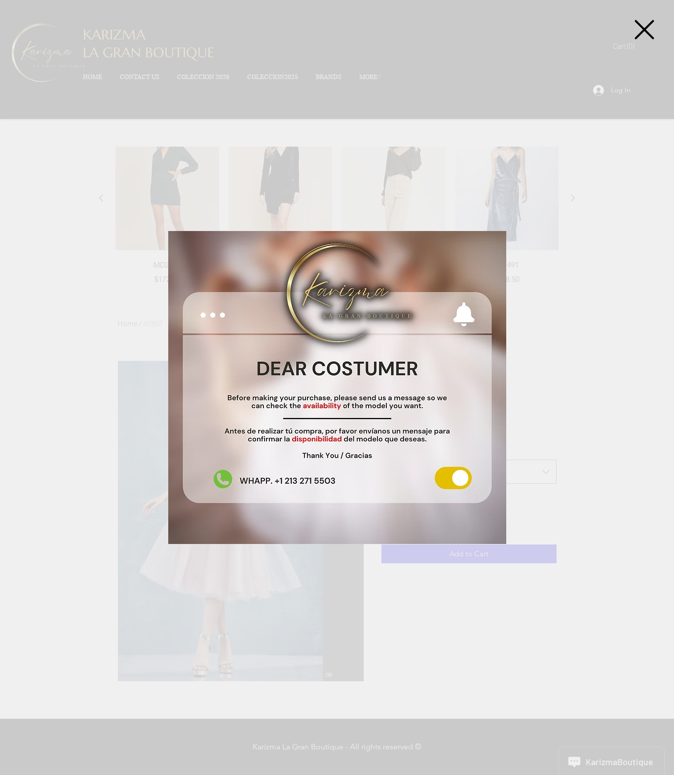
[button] (644, 29)
